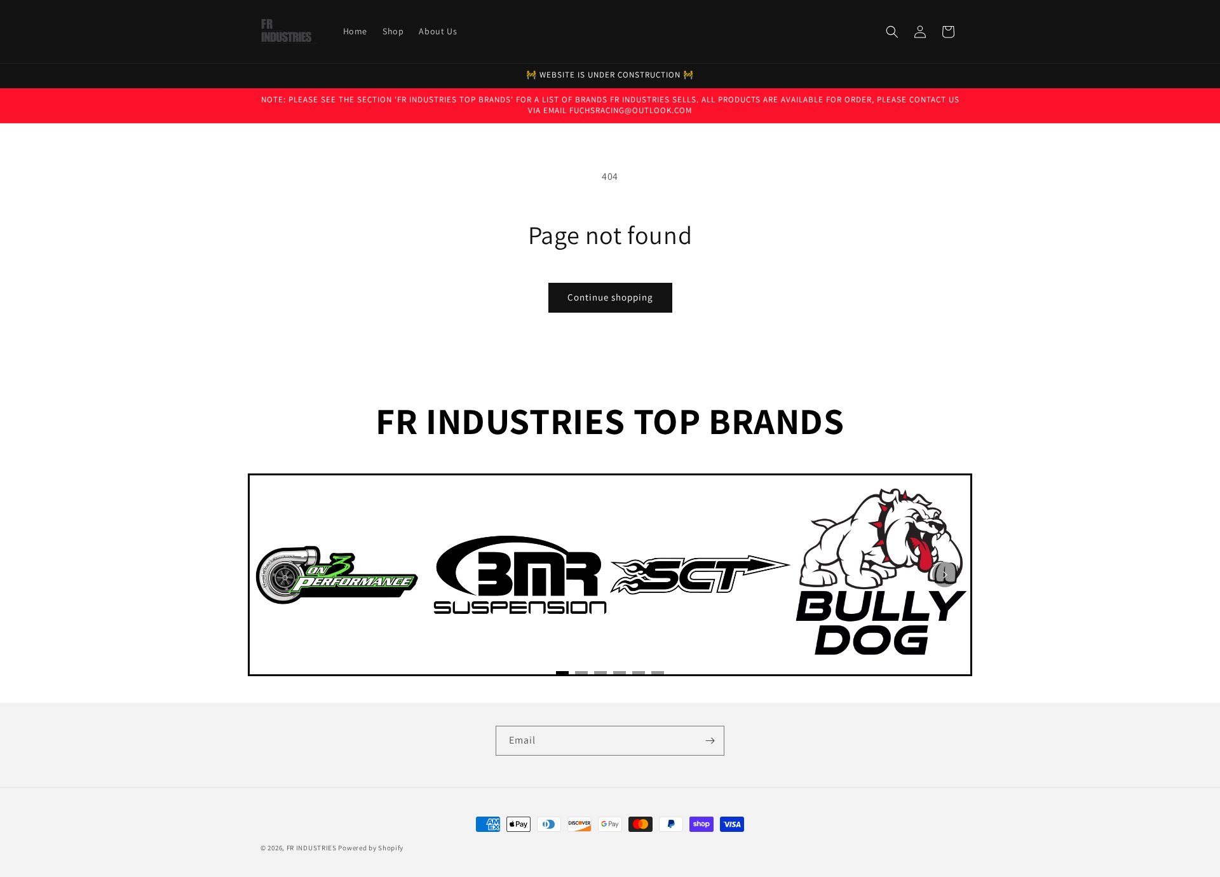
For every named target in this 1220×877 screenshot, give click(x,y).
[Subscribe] (710, 741)
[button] (892, 32)
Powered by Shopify (370, 847)
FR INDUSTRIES (312, 847)
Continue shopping (610, 297)
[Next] (945, 574)
